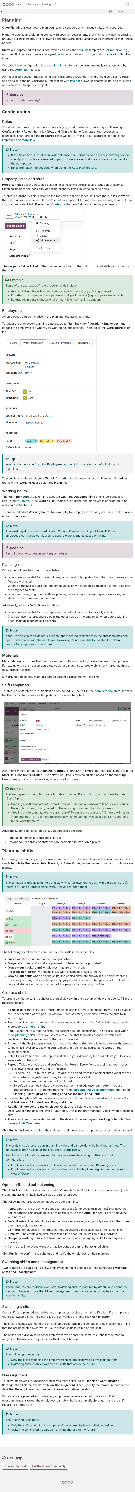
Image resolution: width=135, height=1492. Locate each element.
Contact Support (15, 1466)
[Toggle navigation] (2, 11)
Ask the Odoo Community (48, 1466)
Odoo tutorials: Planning (22, 100)
